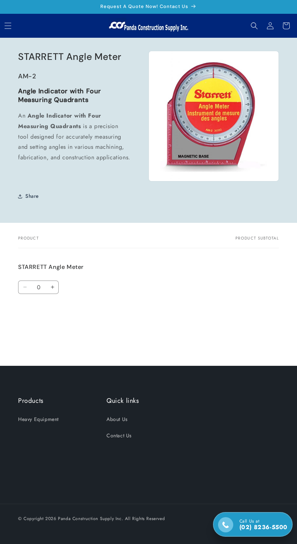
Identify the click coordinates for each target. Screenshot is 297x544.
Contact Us (119, 435)
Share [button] (32, 196)
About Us (117, 419)
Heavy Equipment (38, 419)
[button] (8, 26)
